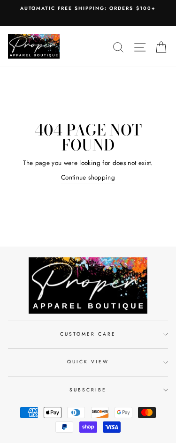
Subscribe (88, 389)
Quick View (88, 361)
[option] (88, 8)
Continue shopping (88, 177)
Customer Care (88, 334)
